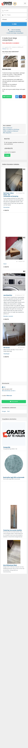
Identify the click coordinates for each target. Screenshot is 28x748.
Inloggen (7, 155)
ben (4, 387)
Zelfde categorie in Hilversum (10, 131)
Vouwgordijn (6, 447)
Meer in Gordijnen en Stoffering (11, 129)
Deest (5, 264)
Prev (4, 61)
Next (16, 61)
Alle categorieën (7, 132)
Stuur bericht (14, 401)
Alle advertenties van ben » (9, 390)
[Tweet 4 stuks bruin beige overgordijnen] (17, 96)
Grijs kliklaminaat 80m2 (10, 565)
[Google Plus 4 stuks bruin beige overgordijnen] (24, 96)
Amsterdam (7, 207)
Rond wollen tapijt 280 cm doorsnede (13, 477)
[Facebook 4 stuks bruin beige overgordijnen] (20, 96)
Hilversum (4, 48)
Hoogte (4, 411)
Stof (8, 411)
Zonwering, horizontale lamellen (12, 530)
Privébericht (8, 96)
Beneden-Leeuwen (8, 316)
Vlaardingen (6, 353)
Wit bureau (7, 347)
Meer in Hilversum (7, 127)
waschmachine (8, 295)
